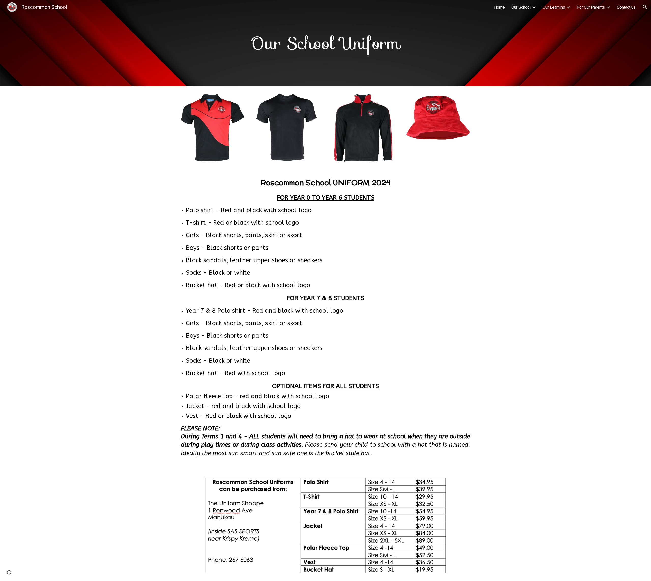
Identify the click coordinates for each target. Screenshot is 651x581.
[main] (325, 43)
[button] (645, 7)
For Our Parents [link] (591, 7)
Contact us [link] (626, 7)
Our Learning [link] (554, 7)
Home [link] (499, 7)
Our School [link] (521, 7)
